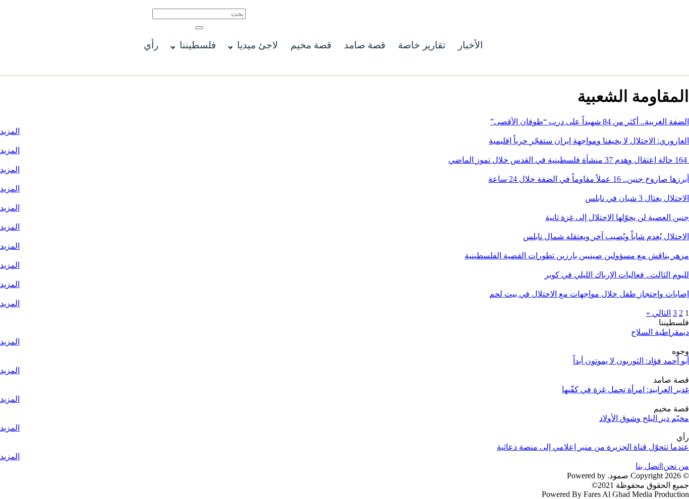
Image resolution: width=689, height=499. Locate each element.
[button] (199, 27)
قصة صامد (364, 45)
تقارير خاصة (421, 45)
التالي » (658, 313)
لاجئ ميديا (257, 45)
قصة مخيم (311, 45)
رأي (151, 45)
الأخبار (470, 45)
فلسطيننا (198, 45)
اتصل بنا (649, 466)
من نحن (676, 466)
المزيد (10, 131)
